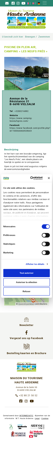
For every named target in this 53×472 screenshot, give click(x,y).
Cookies (44, 418)
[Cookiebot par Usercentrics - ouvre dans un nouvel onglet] (32, 178)
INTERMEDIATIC (26, 415)
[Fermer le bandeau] (49, 178)
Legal (37, 418)
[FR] (28, 3)
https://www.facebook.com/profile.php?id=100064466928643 (30, 129)
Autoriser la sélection (26, 282)
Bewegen (30, 36)
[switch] (46, 235)
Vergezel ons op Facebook (26, 338)
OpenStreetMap (26, 304)
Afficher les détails (35, 264)
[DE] (39, 3)
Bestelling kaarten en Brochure (26, 353)
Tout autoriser (26, 273)
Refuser (26, 291)
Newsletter (26, 325)
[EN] (33, 3)
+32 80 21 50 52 (28, 395)
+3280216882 (22, 111)
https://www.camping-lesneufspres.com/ (21, 119)
